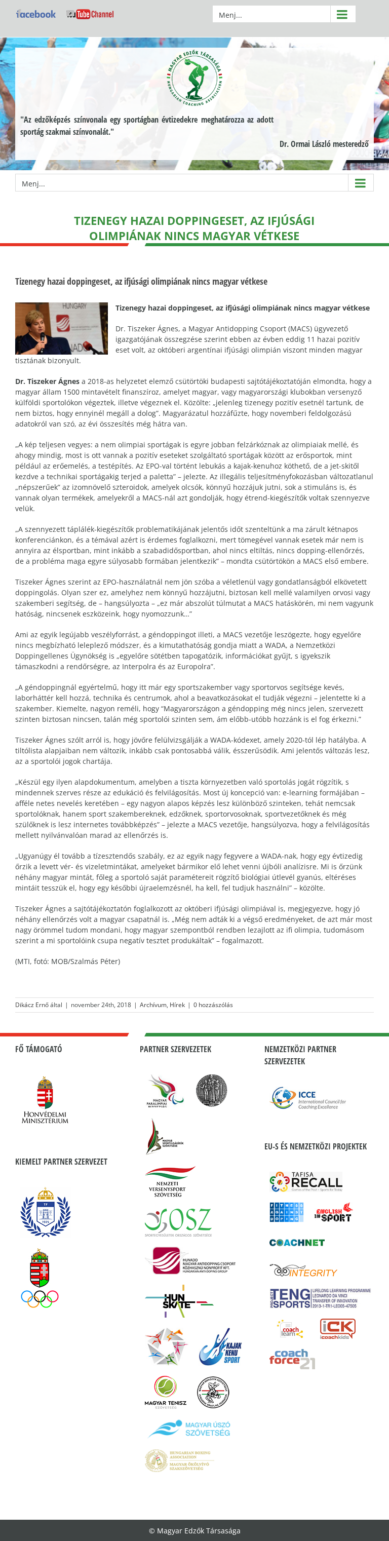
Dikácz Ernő (32, 1004)
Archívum (153, 1004)
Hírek (177, 1004)
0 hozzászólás (213, 1004)
